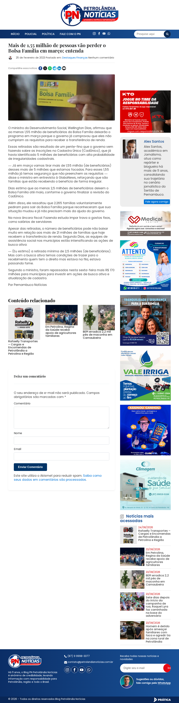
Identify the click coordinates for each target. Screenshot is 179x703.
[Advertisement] (145, 64)
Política (48, 34)
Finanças (82, 57)
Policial (31, 34)
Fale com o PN (70, 34)
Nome (18, 433)
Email (17, 449)
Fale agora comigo (156, 201)
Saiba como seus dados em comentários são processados (58, 478)
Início (15, 34)
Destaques (69, 57)
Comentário (22, 403)
